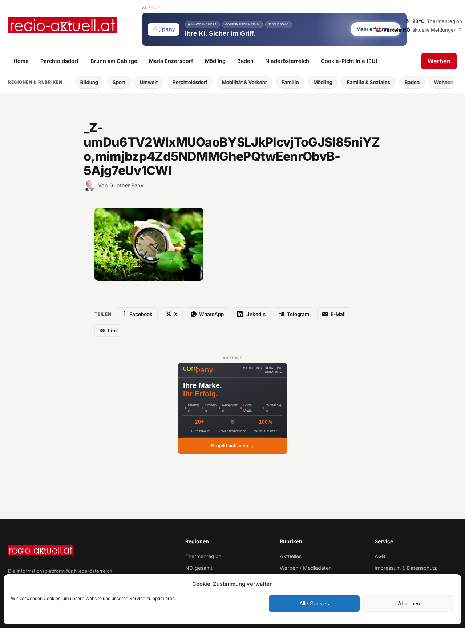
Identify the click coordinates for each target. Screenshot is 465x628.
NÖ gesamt (199, 568)
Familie (273, 82)
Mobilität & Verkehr (227, 82)
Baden (245, 60)
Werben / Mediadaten (306, 568)
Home (21, 60)
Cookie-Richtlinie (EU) (349, 60)
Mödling (215, 60)
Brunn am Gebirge (113, 60)
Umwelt (132, 82)
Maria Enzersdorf (171, 60)
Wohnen (426, 82)
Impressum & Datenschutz (406, 568)
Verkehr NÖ (418, 29)
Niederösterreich (287, 60)
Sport (102, 82)
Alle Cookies (314, 603)
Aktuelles (291, 556)
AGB (380, 556)
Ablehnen (409, 603)
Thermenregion (203, 556)
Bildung (72, 82)
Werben (439, 60)
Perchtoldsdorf (59, 60)
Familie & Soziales (351, 82)
